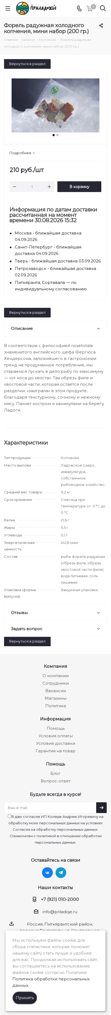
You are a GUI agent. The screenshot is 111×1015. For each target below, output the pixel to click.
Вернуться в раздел (27, 64)
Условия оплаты (56, 735)
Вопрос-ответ (56, 780)
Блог (55, 773)
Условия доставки (55, 743)
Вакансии (55, 690)
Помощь (56, 728)
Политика (55, 705)
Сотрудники (56, 683)
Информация (55, 718)
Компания (55, 666)
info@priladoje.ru (60, 911)
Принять (25, 997)
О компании (56, 675)
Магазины (56, 698)
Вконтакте (47, 872)
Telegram (61, 872)
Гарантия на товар (55, 750)
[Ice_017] (55, 105)
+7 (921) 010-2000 (60, 899)
